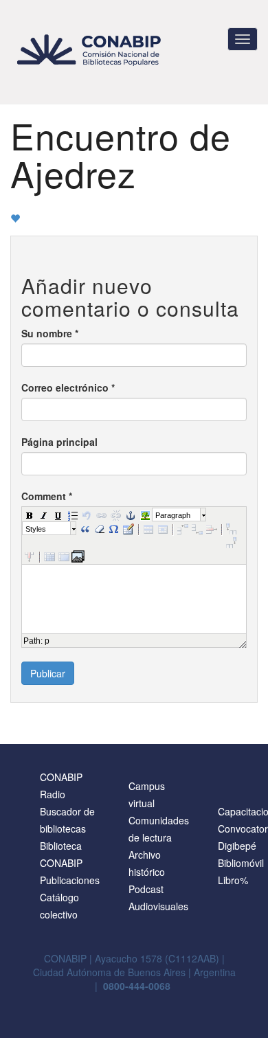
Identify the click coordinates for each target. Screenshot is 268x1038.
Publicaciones (70, 880)
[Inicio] (91, 49)
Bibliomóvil (241, 863)
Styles (35, 529)
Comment (46, 496)
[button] (29, 514)
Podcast (146, 889)
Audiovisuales (158, 906)
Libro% (233, 880)
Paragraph (172, 515)
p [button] (47, 641)
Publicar (47, 673)
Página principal (59, 442)
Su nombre (49, 333)
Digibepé (237, 846)
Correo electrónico (68, 387)
